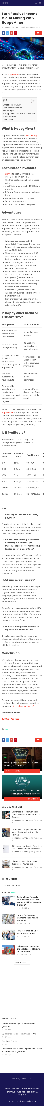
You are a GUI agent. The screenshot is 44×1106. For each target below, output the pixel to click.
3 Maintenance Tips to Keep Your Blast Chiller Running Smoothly (27, 847)
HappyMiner (13, 74)
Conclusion (8, 119)
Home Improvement (30, 1089)
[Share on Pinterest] (15, 33)
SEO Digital (32, 1092)
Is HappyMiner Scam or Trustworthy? (19, 113)
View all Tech (20, 962)
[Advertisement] (22, 990)
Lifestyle (10, 1092)
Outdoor (20, 1092)
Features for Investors (12, 107)
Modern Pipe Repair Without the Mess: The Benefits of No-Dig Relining (26, 832)
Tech (3, 9)
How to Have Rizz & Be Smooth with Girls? (27, 932)
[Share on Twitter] (7, 33)
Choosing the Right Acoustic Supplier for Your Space (25, 862)
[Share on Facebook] (3, 33)
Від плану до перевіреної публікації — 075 (19, 1034)
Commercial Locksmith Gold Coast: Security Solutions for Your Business (27, 814)
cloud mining (31, 135)
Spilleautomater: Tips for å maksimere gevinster (18, 1025)
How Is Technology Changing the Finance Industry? (27, 918)
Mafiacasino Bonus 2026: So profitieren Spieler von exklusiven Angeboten (22, 1050)
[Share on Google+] (11, 33)
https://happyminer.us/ (23, 706)
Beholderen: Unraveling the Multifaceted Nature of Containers (28, 949)
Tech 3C (22, 1095)
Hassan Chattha (11, 27)
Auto (7, 1089)
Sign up (8, 174)
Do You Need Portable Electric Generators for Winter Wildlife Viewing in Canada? (29, 901)
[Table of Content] (33, 101)
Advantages (8, 110)
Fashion (15, 1089)
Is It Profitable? (9, 116)
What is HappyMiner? (12, 105)
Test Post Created (10, 1041)
